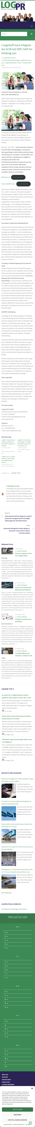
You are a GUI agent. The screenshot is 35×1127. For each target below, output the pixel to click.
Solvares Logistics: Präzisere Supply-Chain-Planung (16, 555)
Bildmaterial (5, 177)
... (29, 732)
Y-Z (6, 1067)
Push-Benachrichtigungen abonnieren (14, 909)
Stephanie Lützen (10, 58)
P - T (17, 1016)
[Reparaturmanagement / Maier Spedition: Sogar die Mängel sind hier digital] (8, 791)
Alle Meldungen (6, 893)
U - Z (17, 1045)
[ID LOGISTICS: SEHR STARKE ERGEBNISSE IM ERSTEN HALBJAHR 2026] (8, 813)
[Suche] (14, 34)
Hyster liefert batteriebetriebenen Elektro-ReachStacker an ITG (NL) (17, 825)
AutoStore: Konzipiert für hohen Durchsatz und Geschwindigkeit (17, 848)
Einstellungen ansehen (17, 1120)
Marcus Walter (22, 551)
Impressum (28, 1124)
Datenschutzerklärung (19, 1124)
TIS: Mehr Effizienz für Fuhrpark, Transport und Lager (16, 655)
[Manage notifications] (30, 1122)
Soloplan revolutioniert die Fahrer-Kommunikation (16, 621)
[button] (32, 1088)
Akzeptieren (17, 1109)
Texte (19, 63)
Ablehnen (17, 1115)
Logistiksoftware (11, 63)
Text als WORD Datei (8, 184)
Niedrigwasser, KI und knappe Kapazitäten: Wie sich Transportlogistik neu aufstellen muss (17, 871)
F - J (17, 956)
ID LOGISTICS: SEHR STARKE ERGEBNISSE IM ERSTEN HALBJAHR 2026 (16, 803)
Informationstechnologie (11, 60)
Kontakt (5, 1077)
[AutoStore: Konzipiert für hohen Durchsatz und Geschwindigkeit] (8, 859)
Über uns (5, 1075)
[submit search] (31, 34)
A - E (17, 927)
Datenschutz (6, 1080)
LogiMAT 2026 (15, 473)
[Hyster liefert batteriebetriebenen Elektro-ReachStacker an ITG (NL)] (8, 836)
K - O (17, 986)
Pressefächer (17, 917)
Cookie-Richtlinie (8, 1124)
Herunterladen (18, 177)
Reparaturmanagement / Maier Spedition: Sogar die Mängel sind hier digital (17, 780)
